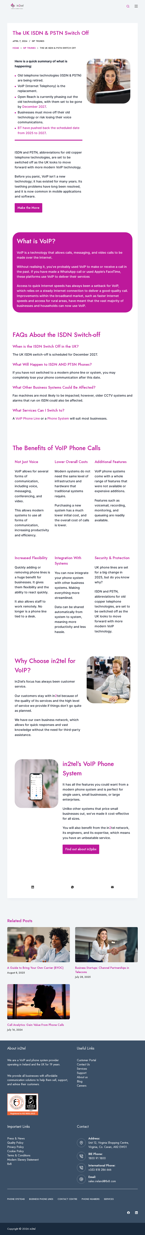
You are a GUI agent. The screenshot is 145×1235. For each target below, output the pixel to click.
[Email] (112, 887)
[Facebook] (128, 1212)
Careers (81, 1086)
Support (81, 1073)
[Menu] (136, 6)
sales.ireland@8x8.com (102, 1181)
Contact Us (83, 1064)
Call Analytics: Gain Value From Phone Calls (35, 1025)
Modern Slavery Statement (23, 1160)
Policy (20, 1147)
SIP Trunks (38, 41)
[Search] (128, 6)
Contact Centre (67, 1199)
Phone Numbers (91, 1199)
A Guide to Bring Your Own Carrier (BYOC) (35, 968)
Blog (79, 1081)
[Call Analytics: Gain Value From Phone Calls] (38, 1001)
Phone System (58, 418)
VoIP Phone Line (28, 418)
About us (82, 1077)
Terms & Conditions (18, 1155)
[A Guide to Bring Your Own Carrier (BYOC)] (38, 944)
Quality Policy (15, 1143)
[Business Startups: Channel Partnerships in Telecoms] (106, 944)
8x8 (9, 1164)
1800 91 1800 (97, 1158)
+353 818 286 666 (99, 1170)
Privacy (12, 1147)
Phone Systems (16, 1199)
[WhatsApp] (73, 887)
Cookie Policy (15, 1151)
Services (82, 1069)
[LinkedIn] (33, 887)
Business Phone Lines (41, 1199)
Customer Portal (86, 1060)
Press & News (16, 1138)
